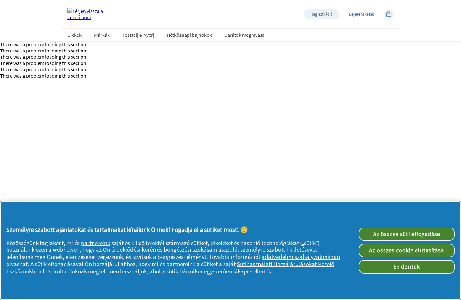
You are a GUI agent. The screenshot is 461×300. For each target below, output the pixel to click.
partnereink (95, 243)
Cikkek (74, 35)
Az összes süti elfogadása (406, 234)
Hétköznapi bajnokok (189, 35)
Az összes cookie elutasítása (406, 250)
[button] (321, 14)
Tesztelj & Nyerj (138, 35)
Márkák (102, 35)
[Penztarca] (389, 14)
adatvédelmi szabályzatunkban (301, 256)
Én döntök (406, 266)
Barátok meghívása (245, 35)
